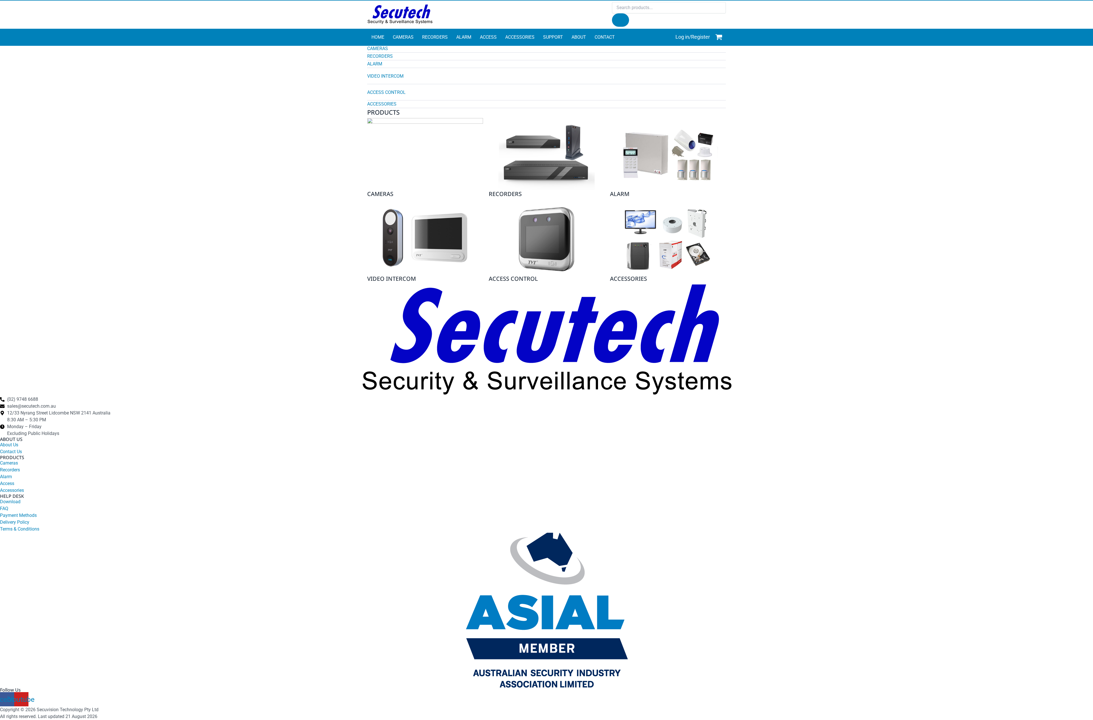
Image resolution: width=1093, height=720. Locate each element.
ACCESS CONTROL (386, 92)
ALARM (374, 64)
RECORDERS (380, 56)
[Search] (620, 20)
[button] (546, 49)
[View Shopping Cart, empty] (719, 37)
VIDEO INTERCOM (385, 76)
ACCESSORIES (381, 104)
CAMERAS (377, 48)
